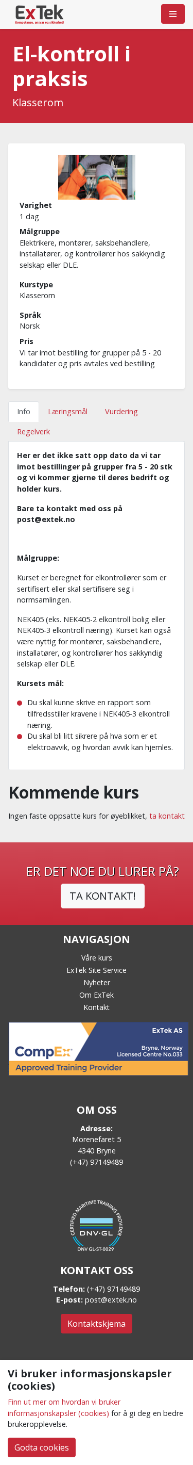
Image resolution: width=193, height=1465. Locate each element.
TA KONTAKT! (102, 896)
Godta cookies (41, 1447)
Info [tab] (23, 411)
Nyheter (96, 982)
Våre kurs (96, 958)
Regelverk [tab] (33, 431)
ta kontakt (167, 816)
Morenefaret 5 (96, 1139)
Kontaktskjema (96, 1323)
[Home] (39, 14)
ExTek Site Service (96, 970)
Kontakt (96, 1007)
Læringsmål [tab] (67, 411)
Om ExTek (96, 995)
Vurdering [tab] (121, 411)
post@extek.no (111, 1300)
